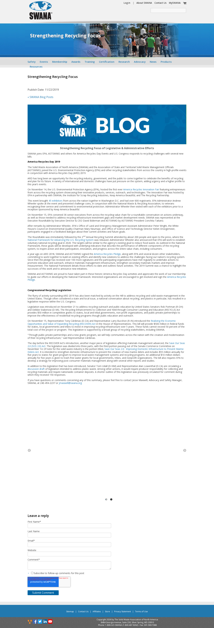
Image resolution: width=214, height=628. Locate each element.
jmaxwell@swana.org (70, 383)
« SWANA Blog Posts (40, 97)
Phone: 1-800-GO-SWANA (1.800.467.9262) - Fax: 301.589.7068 (127, 625)
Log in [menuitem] (127, 2)
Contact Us (83, 611)
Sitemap (70, 611)
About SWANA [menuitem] (144, 2)
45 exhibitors (56, 200)
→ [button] (184, 450)
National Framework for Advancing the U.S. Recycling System (61, 239)
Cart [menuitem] (184, 2)
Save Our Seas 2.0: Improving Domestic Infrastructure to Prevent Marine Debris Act (106, 350)
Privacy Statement (122, 611)
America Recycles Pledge (107, 254)
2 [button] (112, 503)
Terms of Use (141, 611)
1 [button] (107, 503)
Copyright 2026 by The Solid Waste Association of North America (127, 619)
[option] (107, 446)
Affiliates (97, 611)
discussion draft (36, 368)
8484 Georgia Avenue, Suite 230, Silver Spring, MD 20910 (127, 622)
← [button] (29, 450)
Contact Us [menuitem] (160, 2)
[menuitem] (33, 61)
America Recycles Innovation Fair (141, 189)
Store (107, 611)
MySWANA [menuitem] (175, 2)
